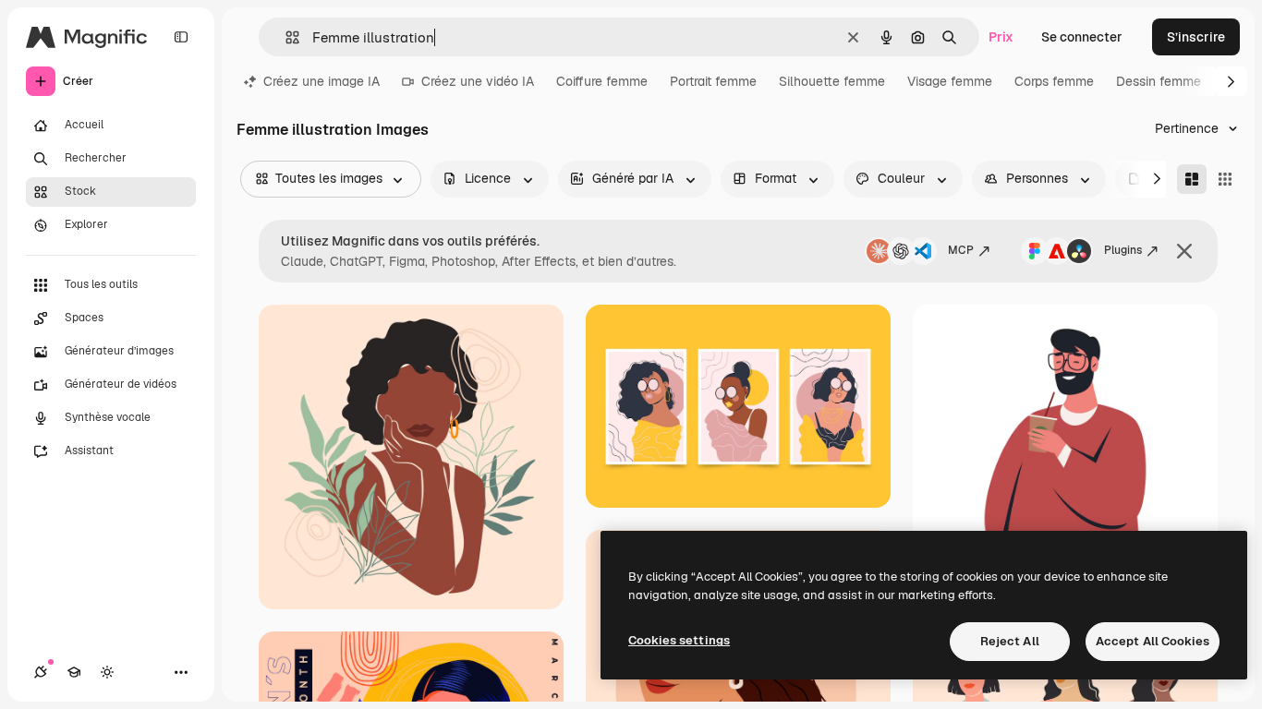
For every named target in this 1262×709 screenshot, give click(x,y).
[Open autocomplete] (285, 37)
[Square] (1225, 179)
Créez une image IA (321, 81)
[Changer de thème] (107, 672)
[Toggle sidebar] (181, 37)
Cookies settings (679, 640)
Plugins (1123, 250)
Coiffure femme (602, 81)
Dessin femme (1158, 81)
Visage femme (949, 81)
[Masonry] (1192, 179)
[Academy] (74, 672)
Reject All (1009, 641)
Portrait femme (713, 81)
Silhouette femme (832, 81)
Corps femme (1054, 81)
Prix (1001, 37)
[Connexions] (40, 672)
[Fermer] (1184, 251)
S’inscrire (1196, 37)
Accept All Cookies (1152, 641)
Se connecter (1081, 37)
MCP (961, 250)
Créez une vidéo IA (477, 81)
